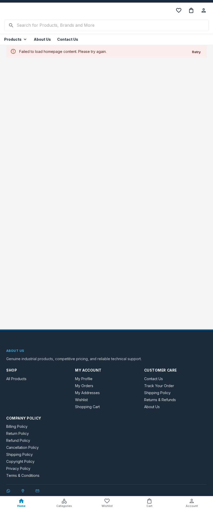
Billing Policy (17, 426)
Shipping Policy (157, 393)
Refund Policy (18, 440)
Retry (196, 52)
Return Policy (17, 433)
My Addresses (87, 393)
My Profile (83, 378)
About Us (42, 39)
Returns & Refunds (160, 400)
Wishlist (81, 400)
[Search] (11, 25)
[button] (16, 40)
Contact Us (67, 39)
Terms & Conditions (22, 475)
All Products (16, 378)
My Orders (84, 386)
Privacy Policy (18, 468)
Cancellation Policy (22, 447)
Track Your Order (159, 386)
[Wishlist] (179, 10)
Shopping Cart (87, 407)
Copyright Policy (20, 461)
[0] (191, 10)
